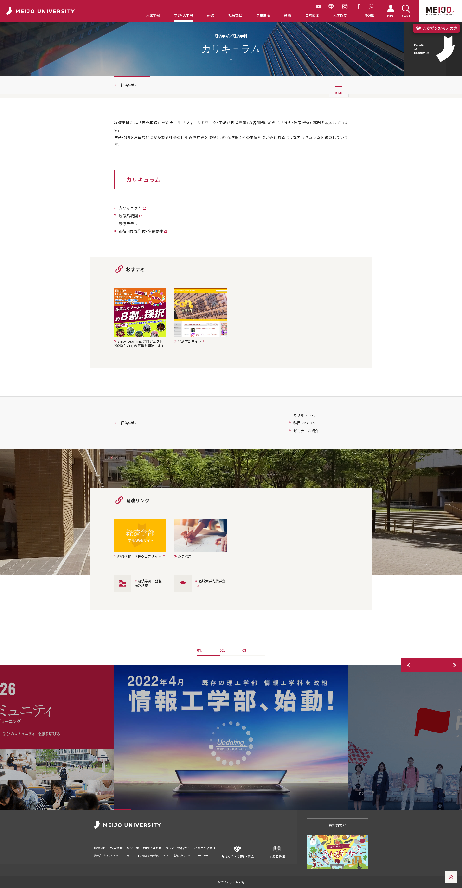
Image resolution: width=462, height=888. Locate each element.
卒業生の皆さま (205, 848)
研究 (210, 15)
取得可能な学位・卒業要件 (141, 231)
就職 (287, 15)
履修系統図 (128, 216)
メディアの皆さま (178, 848)
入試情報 (153, 15)
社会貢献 (235, 15)
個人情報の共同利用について (153, 855)
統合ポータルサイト (105, 855)
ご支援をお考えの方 (439, 28)
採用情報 (116, 848)
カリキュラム (130, 208)
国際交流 (312, 15)
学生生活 (263, 15)
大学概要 (340, 15)
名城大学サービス (183, 855)
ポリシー (128, 855)
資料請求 (336, 825)
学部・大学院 (183, 15)
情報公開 (100, 848)
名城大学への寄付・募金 (237, 856)
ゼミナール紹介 (306, 431)
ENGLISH (203, 855)
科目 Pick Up (304, 423)
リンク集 (133, 848)
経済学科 (128, 85)
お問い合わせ (152, 848)
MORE (369, 15)
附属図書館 (277, 856)
